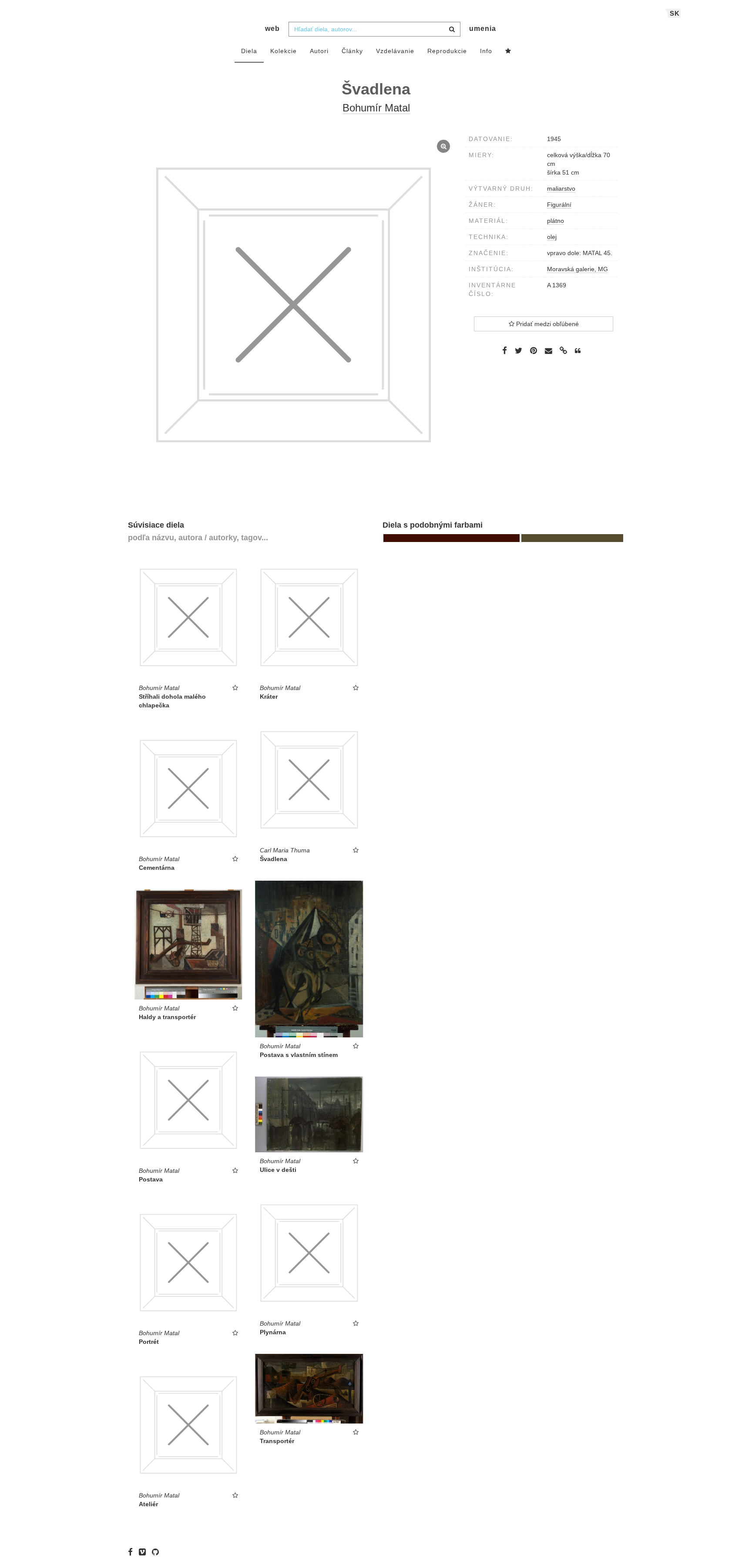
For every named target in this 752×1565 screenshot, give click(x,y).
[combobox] (374, 29)
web (272, 28)
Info (486, 50)
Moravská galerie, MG (577, 269)
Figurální (559, 204)
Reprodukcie (447, 50)
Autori (319, 50)
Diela (249, 50)
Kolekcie (283, 50)
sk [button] (675, 13)
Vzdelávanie (395, 50)
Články (352, 50)
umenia (482, 28)
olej (552, 236)
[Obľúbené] (508, 51)
